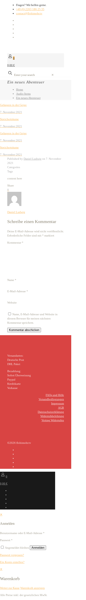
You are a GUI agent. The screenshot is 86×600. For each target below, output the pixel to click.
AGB (61, 407)
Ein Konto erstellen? (12, 562)
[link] (52, 75)
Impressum (57, 403)
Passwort (6, 540)
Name (11, 280)
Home (19, 89)
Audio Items (23, 93)
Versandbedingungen (51, 399)
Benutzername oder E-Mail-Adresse (22, 533)
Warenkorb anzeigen (32, 588)
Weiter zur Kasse (10, 588)
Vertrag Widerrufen (52, 420)
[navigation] (43, 578)
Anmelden (38, 547)
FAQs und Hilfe (55, 395)
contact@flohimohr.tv (29, 13)
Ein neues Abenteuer (28, 98)
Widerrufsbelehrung (52, 416)
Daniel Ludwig (32, 158)
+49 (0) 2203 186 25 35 (30, 9)
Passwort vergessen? (12, 555)
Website (12, 302)
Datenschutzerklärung (51, 411)
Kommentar (15, 242)
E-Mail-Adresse (17, 291)
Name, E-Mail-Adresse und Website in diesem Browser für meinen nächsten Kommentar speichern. (32, 318)
